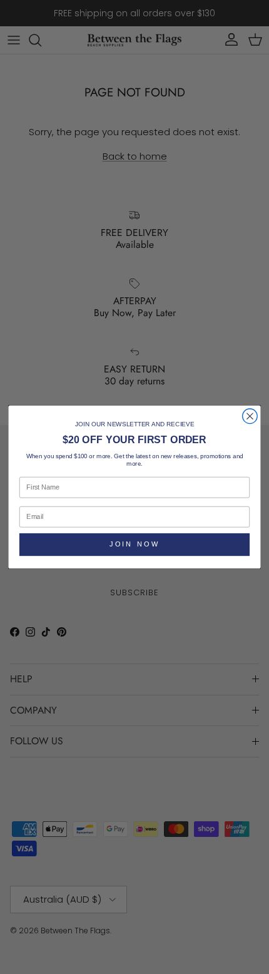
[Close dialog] (250, 416)
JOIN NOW (134, 544)
